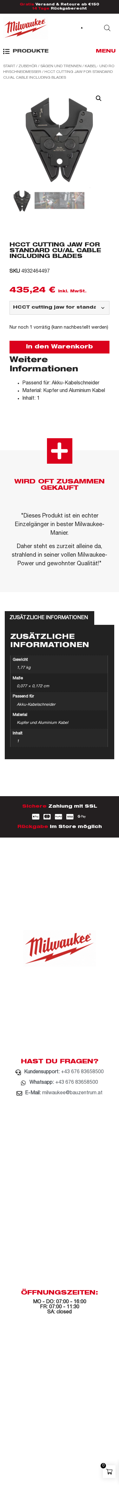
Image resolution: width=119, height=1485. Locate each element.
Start (9, 66)
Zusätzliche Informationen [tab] (49, 618)
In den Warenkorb (59, 347)
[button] (26, 51)
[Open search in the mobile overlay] (107, 28)
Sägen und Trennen (61, 66)
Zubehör (27, 66)
